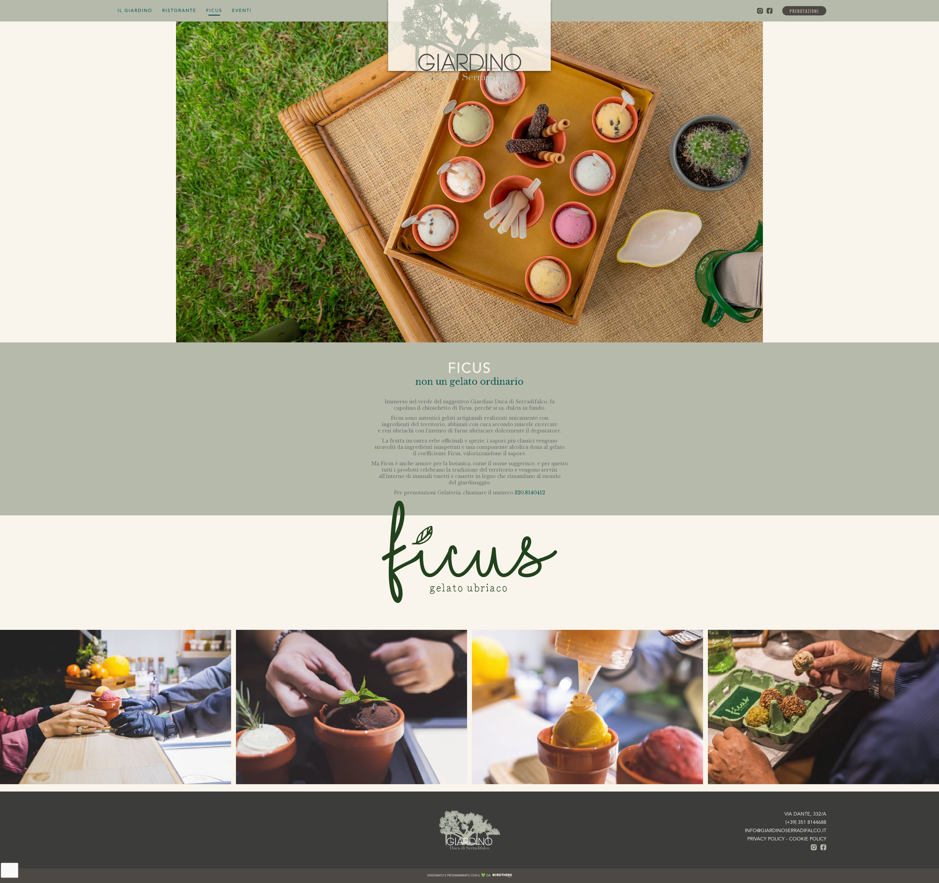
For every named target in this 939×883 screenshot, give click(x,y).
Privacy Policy (765, 839)
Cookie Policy (807, 839)
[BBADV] (502, 875)
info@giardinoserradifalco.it (785, 830)
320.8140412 (529, 493)
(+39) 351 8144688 (805, 822)
